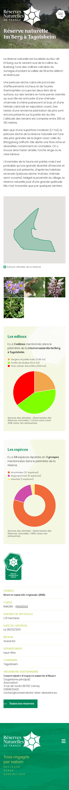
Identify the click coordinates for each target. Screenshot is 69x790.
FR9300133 (22, 606)
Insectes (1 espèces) (22, 479)
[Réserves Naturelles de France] (22, 16)
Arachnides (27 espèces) (25, 472)
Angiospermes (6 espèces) (26, 475)
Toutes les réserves (21, 704)
